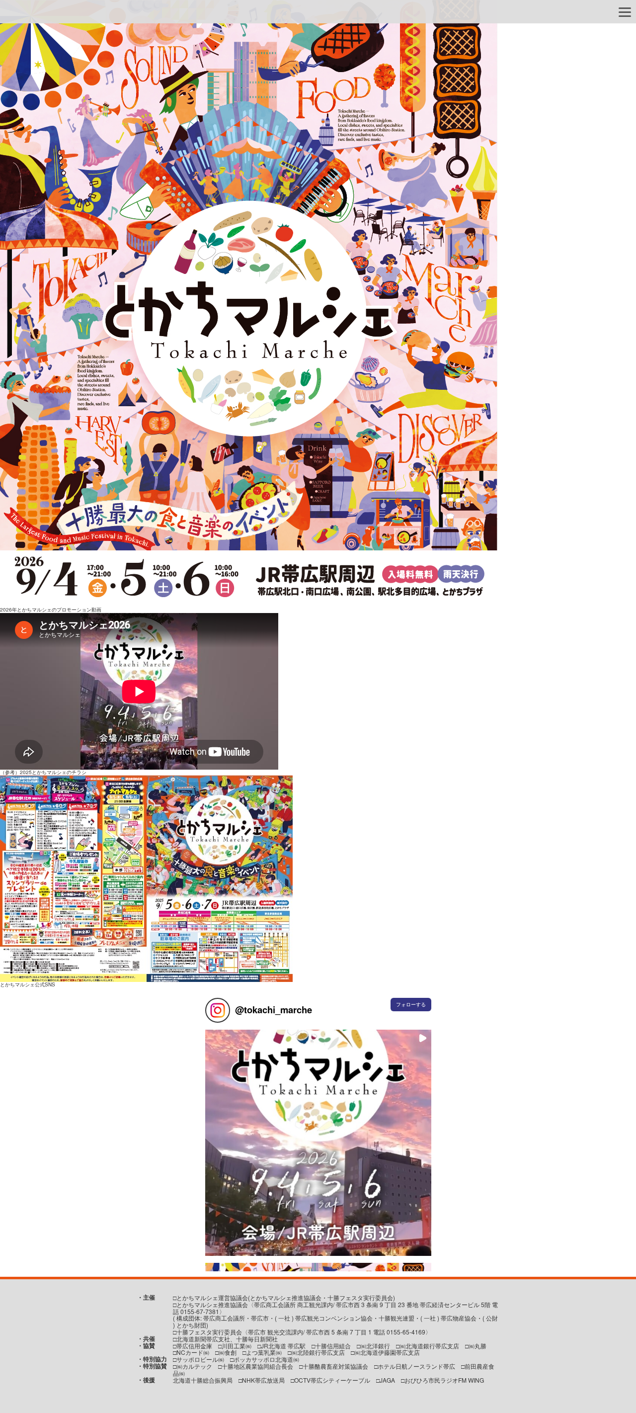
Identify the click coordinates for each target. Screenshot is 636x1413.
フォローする (411, 1004)
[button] (318, 1143)
